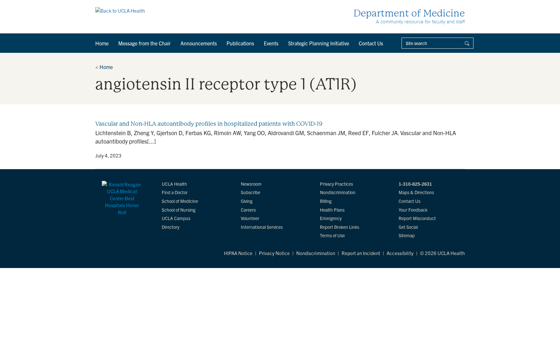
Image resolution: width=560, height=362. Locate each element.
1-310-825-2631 (415, 184)
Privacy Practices (336, 184)
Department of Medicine (409, 13)
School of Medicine (180, 201)
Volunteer (250, 218)
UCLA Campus (176, 218)
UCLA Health (174, 184)
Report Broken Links (339, 227)
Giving (246, 201)
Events (271, 43)
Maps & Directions (416, 192)
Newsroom (251, 184)
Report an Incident (361, 253)
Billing (326, 201)
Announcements (199, 43)
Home (102, 43)
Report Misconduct (417, 218)
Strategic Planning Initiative (318, 43)
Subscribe (250, 192)
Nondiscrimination (338, 192)
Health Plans (332, 210)
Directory (170, 227)
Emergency (331, 218)
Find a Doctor (175, 192)
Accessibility (400, 253)
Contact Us (371, 43)
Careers (248, 210)
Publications (240, 43)
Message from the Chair (144, 43)
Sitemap (407, 235)
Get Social (408, 227)
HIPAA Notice (238, 253)
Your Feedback (413, 210)
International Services (262, 227)
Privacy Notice (274, 253)
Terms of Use (332, 235)
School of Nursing (178, 210)
